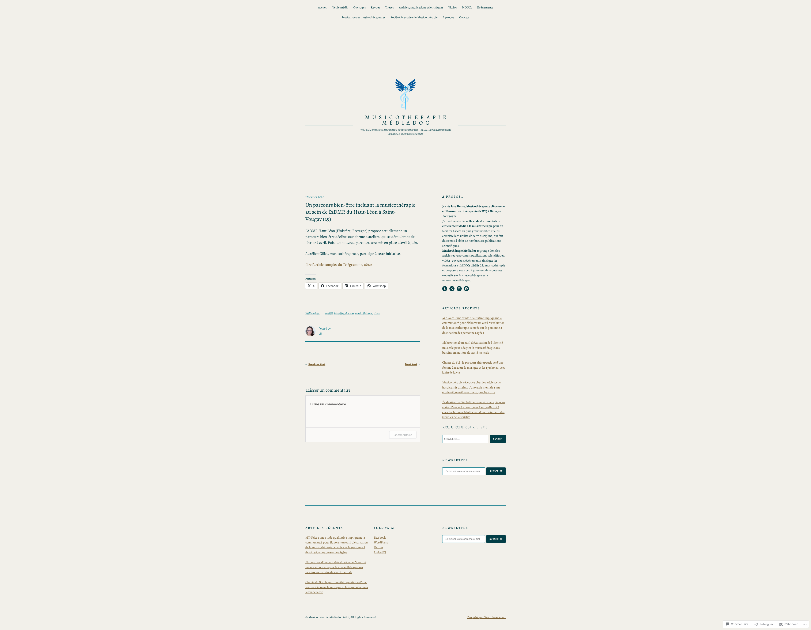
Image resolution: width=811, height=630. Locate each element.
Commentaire (403, 435)
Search (497, 438)
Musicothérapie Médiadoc (407, 120)
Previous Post (316, 364)
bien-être (339, 313)
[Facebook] (466, 288)
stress (377, 313)
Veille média (312, 313)
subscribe (496, 471)
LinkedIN (380, 552)
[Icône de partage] (451, 288)
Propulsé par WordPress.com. (486, 617)
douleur (349, 313)
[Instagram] (459, 288)
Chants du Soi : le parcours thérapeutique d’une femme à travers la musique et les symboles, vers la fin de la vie (473, 367)
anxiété (329, 313)
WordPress (381, 542)
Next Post (411, 364)
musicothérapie (363, 313)
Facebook (380, 537)
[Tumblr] (444, 288)
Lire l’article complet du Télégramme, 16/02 (338, 264)
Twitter (378, 547)
